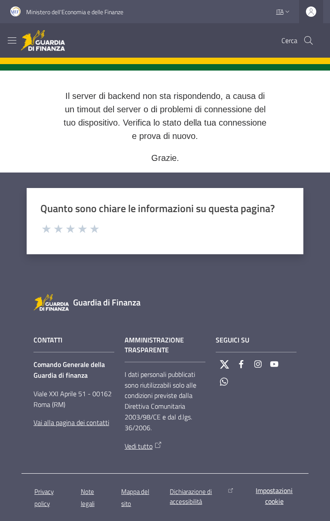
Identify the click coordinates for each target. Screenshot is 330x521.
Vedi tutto (139, 446)
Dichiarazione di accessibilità (191, 496)
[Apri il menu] (12, 40)
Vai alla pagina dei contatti (71, 422)
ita (280, 11)
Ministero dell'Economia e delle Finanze (74, 11)
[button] (308, 40)
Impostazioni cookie (274, 495)
